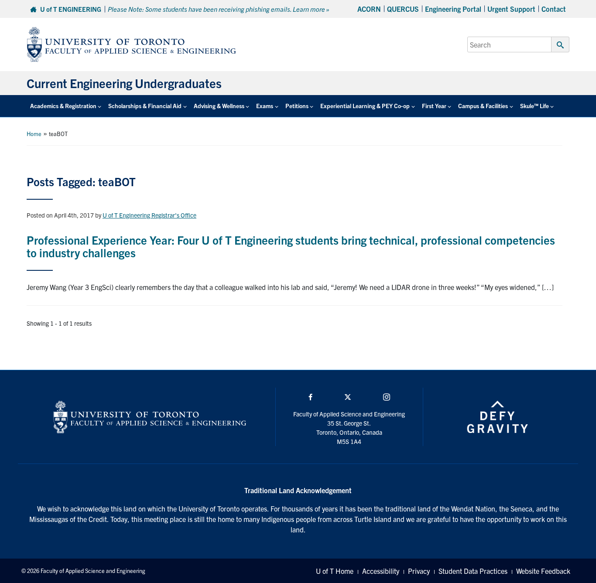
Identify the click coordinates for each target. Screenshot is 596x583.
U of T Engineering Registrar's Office (149, 215)
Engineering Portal (453, 8)
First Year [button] (434, 105)
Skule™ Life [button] (534, 105)
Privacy (419, 570)
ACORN (369, 8)
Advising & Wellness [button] (219, 105)
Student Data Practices (472, 570)
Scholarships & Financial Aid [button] (145, 105)
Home (34, 133)
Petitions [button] (296, 105)
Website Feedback (543, 570)
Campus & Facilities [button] (483, 105)
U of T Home (334, 570)
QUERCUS (403, 8)
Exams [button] (264, 105)
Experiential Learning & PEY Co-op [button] (365, 105)
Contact (553, 8)
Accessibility (380, 570)
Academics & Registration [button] (63, 105)
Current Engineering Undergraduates (124, 83)
